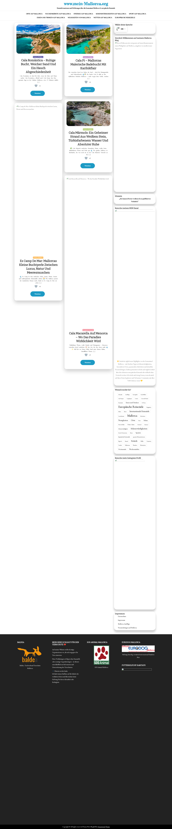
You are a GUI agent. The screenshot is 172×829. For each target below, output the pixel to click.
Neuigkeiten (123, 420)
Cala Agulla (135, 394)
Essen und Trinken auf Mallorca (51, 18)
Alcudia (120, 394)
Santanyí (146, 424)
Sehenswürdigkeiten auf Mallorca (111, 14)
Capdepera (129, 398)
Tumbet (120, 445)
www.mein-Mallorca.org (86, 3)
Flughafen (149, 407)
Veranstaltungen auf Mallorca (127, 628)
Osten (139, 420)
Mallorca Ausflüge (124, 624)
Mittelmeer (142, 416)
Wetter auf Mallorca (103, 18)
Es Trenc (144, 402)
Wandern (135, 445)
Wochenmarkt (122, 449)
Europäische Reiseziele (125, 18)
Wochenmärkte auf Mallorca (58, 14)
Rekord (139, 424)
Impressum (121, 620)
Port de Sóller (121, 424)
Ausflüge (127, 394)
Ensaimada (120, 402)
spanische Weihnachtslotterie (139, 437)
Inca (125, 411)
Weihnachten (143, 445)
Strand (126, 441)
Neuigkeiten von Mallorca (79, 18)
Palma (146, 420)
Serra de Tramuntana (122, 433)
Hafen (119, 411)
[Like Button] (36, 85)
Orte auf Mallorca (34, 14)
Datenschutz (122, 616)
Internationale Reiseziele (139, 411)
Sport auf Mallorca (137, 14)
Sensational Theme (104, 827)
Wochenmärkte (134, 449)
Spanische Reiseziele (124, 437)
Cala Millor (143, 394)
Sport (120, 441)
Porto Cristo (131, 424)
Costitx (136, 398)
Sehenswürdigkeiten (139, 428)
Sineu (131, 433)
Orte (133, 420)
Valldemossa (127, 445)
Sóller (142, 441)
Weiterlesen (38, 93)
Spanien (138, 433)
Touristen (149, 441)
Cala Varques (121, 398)
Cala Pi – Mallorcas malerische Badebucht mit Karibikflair (88, 64)
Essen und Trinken (132, 402)
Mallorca (132, 415)
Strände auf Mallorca (83, 14)
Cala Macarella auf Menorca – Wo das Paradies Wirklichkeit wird (88, 337)
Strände (134, 441)
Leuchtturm (121, 416)
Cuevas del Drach (144, 398)
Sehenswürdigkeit (123, 429)
